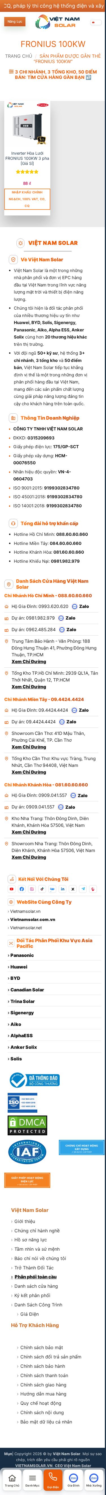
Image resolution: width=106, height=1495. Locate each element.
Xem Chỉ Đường (29, 661)
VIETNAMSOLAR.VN (34, 1465)
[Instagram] (32, 889)
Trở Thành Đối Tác (32, 1267)
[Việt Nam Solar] (57, 21)
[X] (73, 889)
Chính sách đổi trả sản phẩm (49, 1357)
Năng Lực (15, 21)
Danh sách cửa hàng (34, 1286)
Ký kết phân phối (30, 1295)
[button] (53, 74)
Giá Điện (28, 1314)
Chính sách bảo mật (40, 1347)
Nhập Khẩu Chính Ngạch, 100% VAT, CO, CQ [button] (27, 199)
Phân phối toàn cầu (34, 1277)
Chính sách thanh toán (42, 1375)
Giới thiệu (23, 1221)
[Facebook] (22, 889)
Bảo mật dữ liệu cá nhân (44, 1422)
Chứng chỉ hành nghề (35, 1230)
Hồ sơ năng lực (29, 1239)
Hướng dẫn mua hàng (41, 1394)
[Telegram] (83, 889)
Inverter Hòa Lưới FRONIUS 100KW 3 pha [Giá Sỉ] (27, 158)
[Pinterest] (93, 889)
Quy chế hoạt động (39, 1403)
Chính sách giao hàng (41, 1385)
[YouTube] (12, 889)
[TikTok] (42, 889)
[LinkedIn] (62, 889)
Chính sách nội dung (40, 1412)
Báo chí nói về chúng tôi (38, 1258)
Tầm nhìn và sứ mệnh (35, 1249)
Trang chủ (18, 56)
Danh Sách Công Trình (36, 1305)
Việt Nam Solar (30, 1210)
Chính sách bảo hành (41, 1366)
